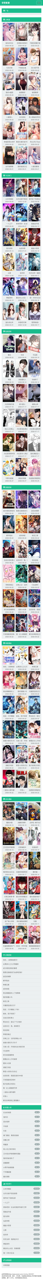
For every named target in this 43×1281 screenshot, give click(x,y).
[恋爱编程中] (22, 836)
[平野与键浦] (9, 467)
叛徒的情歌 (22, 478)
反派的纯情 (7, 1112)
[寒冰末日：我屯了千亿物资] (35, 704)
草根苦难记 (9, 585)
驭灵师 (22, 273)
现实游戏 (35, 560)
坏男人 (22, 790)
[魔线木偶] (9, 811)
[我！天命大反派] (35, 286)
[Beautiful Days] (35, 130)
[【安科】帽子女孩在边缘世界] (35, 811)
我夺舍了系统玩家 (35, 199)
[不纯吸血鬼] (22, 56)
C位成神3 (35, 585)
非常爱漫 (6, 2)
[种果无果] (35, 655)
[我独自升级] (35, 212)
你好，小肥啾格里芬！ (11, 960)
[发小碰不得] (35, 56)
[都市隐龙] (9, 524)
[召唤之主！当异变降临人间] (22, 573)
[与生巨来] (9, 56)
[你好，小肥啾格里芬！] (9, 655)
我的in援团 (9, 92)
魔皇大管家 (35, 248)
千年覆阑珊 (7, 1172)
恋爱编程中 (22, 847)
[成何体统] (22, 524)
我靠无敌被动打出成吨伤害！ (13, 972)
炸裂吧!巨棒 (22, 322)
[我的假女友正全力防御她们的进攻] (9, 860)
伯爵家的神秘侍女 (35, 790)
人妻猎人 (9, 117)
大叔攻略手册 (9, 404)
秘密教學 (35, 92)
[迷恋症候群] (35, 499)
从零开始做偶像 (8, 1167)
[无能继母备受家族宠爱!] (22, 860)
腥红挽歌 (6, 1176)
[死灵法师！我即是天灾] (35, 261)
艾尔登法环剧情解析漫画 (11, 1153)
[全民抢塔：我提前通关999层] (35, 598)
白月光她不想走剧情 (10, 1193)
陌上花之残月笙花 (9, 1149)
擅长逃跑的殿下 (35, 896)
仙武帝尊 (22, 248)
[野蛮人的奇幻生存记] (22, 754)
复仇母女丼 (9, 322)
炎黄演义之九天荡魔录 (11, 964)
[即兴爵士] (22, 393)
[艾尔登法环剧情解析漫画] (9, 836)
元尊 (9, 273)
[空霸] (35, 910)
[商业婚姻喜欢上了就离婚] (9, 680)
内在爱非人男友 (22, 453)
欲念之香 (35, 535)
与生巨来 (9, 68)
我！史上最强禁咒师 (10, 1088)
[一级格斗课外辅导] (9, 778)
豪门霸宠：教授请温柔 (11, 1135)
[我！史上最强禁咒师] (22, 623)
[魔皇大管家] (35, 237)
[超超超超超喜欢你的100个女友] (35, 934)
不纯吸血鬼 (22, 68)
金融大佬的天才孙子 (10, 1042)
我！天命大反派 (35, 297)
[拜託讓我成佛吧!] (22, 910)
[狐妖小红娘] (22, 598)
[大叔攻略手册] (9, 393)
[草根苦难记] (9, 573)
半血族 (35, 355)
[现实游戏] (35, 549)
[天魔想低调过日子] (35, 680)
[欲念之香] (35, 524)
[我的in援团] (9, 81)
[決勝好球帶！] (22, 811)
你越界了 (35, 379)
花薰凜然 (35, 847)
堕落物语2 (35, 322)
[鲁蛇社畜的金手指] (22, 130)
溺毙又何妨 (9, 765)
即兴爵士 (22, 404)
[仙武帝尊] (22, 237)
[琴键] (9, 368)
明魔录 (5, 1144)
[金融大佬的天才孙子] (9, 729)
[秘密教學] (35, 81)
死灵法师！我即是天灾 (11, 1239)
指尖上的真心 (9, 429)
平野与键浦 (9, 478)
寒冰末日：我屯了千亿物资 (12, 1022)
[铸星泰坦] (9, 286)
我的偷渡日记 (22, 166)
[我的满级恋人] (35, 442)
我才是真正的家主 (35, 765)
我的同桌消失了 (8, 1158)
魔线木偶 (9, 822)
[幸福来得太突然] (9, 130)
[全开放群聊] (9, 155)
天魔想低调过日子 (35, 691)
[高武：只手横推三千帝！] (9, 704)
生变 (22, 355)
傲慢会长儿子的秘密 (10, 1059)
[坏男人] (22, 778)
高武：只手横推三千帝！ (11, 1009)
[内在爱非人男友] (22, 442)
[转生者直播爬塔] (9, 598)
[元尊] (9, 261)
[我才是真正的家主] (35, 754)
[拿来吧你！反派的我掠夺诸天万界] (22, 212)
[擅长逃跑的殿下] (35, 885)
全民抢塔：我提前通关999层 (13, 1075)
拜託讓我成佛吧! (22, 921)
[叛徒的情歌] (22, 467)
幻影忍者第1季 (9, 896)
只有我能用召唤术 (9, 634)
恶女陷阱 (6, 1121)
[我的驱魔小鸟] (22, 680)
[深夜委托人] (22, 368)
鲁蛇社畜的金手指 (22, 142)
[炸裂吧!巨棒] (22, 311)
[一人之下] (9, 212)
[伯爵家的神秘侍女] (35, 778)
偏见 (9, 355)
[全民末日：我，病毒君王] (22, 549)
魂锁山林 (35, 404)
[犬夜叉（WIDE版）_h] (22, 934)
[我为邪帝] (9, 237)
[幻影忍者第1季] (9, 885)
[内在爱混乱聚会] (22, 417)
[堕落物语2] (35, 311)
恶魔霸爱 (6, 1163)
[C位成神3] (35, 573)
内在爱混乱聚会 (22, 429)
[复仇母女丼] (9, 311)
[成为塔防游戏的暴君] (9, 499)
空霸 (35, 921)
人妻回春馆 (35, 166)
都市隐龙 (9, 535)
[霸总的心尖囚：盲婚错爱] (22, 286)
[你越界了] (35, 368)
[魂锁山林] (35, 393)
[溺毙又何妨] (9, 754)
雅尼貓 (35, 872)
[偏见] (9, 343)
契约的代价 (9, 43)
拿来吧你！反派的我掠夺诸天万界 (14, 1207)
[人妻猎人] (9, 106)
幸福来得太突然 (9, 142)
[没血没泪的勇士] (9, 549)
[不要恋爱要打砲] (35, 31)
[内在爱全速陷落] (35, 417)
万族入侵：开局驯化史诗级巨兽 (14, 1046)
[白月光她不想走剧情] (22, 187)
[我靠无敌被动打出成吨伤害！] (22, 499)
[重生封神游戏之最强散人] (35, 623)
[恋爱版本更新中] (22, 31)
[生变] (22, 343)
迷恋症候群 (35, 511)
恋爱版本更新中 (22, 43)
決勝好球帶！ (22, 822)
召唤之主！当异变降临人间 (12, 1038)
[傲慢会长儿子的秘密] (35, 729)
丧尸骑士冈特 (9, 921)
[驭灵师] (22, 261)
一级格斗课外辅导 (9, 790)
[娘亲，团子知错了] (22, 704)
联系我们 (31, 1274)
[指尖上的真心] (9, 417)
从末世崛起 (9, 199)
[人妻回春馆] (35, 155)
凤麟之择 (6, 1140)
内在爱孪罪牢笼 (9, 453)
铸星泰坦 (9, 297)
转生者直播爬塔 (9, 609)
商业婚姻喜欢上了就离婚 (11, 993)
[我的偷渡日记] (22, 155)
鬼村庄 (5, 1117)
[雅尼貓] (35, 860)
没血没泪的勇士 (9, 560)
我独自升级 (35, 223)
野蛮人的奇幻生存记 (10, 1071)
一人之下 (9, 223)
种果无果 (35, 666)
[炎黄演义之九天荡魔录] (22, 655)
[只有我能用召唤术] (9, 623)
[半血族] (35, 343)
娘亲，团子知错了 (22, 716)
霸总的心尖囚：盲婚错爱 (11, 1248)
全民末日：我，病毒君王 (11, 1026)
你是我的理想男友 (35, 478)
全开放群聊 (9, 166)
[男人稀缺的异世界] (35, 106)
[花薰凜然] (35, 836)
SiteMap (25, 1274)
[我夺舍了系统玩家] (35, 187)
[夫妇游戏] (22, 106)
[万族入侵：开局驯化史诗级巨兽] (22, 729)
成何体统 (22, 535)
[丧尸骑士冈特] (9, 910)
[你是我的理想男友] (35, 467)
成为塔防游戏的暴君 (10, 968)
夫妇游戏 (22, 117)
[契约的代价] (9, 31)
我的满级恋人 (35, 453)
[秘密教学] (22, 81)
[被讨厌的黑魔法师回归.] (22, 885)
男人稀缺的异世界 (35, 117)
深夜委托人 (22, 379)
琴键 (9, 379)
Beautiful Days (35, 142)
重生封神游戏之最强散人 (11, 1100)
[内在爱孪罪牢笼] (9, 442)
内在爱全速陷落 (35, 429)
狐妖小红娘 (22, 609)
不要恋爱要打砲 (35, 43)
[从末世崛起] (9, 187)
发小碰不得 (35, 68)
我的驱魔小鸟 (22, 691)
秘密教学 (22, 92)
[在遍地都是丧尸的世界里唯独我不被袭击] (9, 934)
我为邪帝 (9, 248)
